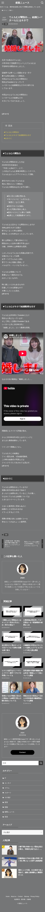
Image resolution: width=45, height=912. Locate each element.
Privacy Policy (34, 896)
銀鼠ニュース (22, 3)
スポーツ (8, 793)
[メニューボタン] (3, 3)
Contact (22, 752)
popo (22, 578)
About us (13, 896)
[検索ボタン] (42, 3)
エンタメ (8, 783)
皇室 (6, 802)
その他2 (7, 797)
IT (5, 778)
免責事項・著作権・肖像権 (22, 899)
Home (8, 896)
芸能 (5, 24)
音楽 (6, 817)
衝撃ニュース (9, 812)
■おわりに (8, 138)
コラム (7, 788)
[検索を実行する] (41, 763)
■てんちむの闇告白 (11, 132)
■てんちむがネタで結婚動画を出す (17, 135)
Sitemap (26, 896)
